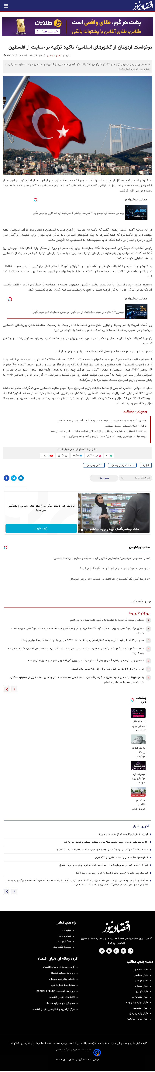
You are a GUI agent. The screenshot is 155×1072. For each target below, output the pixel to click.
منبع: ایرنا (104, 478)
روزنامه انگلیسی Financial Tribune (55, 991)
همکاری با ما (64, 941)
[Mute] (87, 530)
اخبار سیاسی (53, 55)
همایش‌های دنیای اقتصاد (60, 1003)
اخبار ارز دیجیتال (138, 1013)
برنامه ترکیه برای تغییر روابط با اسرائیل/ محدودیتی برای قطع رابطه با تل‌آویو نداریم (104, 436)
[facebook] (131, 951)
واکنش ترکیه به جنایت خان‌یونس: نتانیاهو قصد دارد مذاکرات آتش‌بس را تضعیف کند (102, 420)
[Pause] (82, 530)
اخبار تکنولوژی (140, 997)
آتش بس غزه (94, 465)
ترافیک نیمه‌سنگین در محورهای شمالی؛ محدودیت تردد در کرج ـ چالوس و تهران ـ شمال (103, 865)
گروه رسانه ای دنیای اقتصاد (59, 967)
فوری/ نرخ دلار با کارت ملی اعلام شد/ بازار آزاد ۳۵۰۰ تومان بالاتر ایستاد (107, 669)
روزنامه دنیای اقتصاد (63, 973)
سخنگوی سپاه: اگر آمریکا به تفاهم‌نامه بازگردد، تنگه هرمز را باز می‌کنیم (107, 620)
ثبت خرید (41, 528)
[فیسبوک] (6, 478)
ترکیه (146, 465)
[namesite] (142, 6)
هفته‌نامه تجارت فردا (63, 985)
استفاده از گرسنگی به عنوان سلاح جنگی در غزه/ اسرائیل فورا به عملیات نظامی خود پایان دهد (98, 431)
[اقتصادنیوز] (116, 927)
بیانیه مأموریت (62, 947)
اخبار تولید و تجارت (137, 1002)
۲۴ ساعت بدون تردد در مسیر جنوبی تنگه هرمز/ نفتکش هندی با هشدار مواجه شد (106, 842)
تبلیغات (66, 930)
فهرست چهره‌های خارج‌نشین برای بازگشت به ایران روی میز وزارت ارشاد (112, 873)
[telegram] (109, 951)
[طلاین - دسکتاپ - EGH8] (77, 26)
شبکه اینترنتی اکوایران (62, 979)
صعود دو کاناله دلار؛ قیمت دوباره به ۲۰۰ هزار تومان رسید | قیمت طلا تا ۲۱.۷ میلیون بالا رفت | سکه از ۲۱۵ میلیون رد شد (82, 640)
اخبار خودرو (142, 991)
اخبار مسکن (141, 986)
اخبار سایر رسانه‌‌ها (137, 1019)
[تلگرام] (21, 478)
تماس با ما (65, 936)
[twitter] (123, 951)
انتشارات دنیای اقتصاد (62, 997)
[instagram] (116, 951)
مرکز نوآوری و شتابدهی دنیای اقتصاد (53, 1009)
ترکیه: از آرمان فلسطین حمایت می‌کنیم (125, 426)
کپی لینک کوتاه (142, 477)
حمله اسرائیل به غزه (122, 465)
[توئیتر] (14, 478)
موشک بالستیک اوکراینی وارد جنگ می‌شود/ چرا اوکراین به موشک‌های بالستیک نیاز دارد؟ (102, 849)
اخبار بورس (141, 980)
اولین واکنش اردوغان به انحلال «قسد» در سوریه (123, 834)
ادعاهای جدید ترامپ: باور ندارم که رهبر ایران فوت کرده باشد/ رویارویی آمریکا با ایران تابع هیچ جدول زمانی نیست (86, 660)
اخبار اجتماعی (140, 1008)
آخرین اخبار (141, 826)
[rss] (102, 951)
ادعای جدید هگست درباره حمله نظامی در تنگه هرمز (121, 857)
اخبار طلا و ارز (140, 969)
